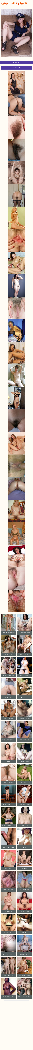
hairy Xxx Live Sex (16, 67)
